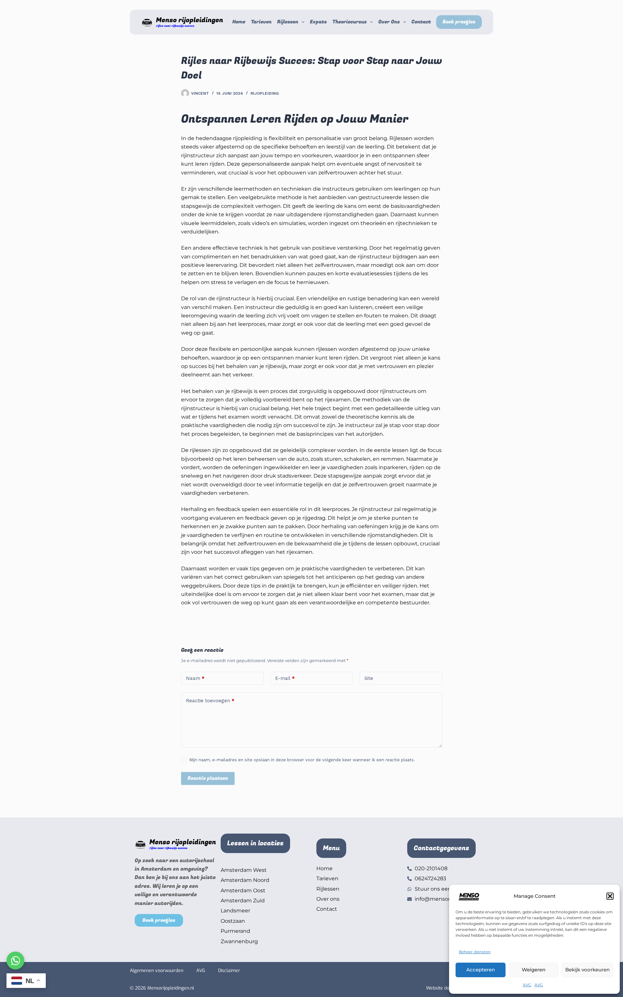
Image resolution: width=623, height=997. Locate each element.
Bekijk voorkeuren (587, 970)
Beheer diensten (475, 951)
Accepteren (480, 970)
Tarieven (261, 21)
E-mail (285, 678)
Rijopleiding (264, 93)
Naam (195, 678)
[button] (610, 896)
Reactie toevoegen (210, 701)
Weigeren (533, 970)
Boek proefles (459, 21)
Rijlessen (287, 21)
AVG (527, 984)
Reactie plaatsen (208, 778)
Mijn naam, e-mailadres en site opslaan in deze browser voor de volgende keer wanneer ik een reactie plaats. (302, 759)
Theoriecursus (349, 21)
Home (238, 21)
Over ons (389, 21)
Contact (421, 21)
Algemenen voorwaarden (156, 970)
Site (368, 678)
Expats (318, 21)
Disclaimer (229, 970)
